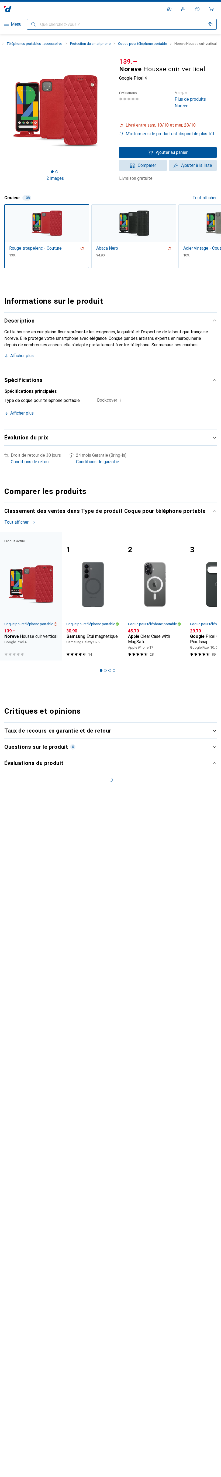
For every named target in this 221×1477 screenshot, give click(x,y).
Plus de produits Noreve (190, 99)
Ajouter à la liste (196, 165)
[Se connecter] (183, 9)
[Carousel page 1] (101, 670)
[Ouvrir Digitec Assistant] (197, 9)
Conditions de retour (30, 461)
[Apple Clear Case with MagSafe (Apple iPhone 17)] (155, 596)
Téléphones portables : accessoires (34, 44)
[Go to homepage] (8, 9)
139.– (128, 61)
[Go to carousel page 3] (109, 670)
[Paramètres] (169, 9)
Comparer (147, 165)
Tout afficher (204, 197)
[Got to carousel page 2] (56, 171)
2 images (55, 178)
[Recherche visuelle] (210, 24)
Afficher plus (22, 355)
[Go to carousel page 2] (105, 670)
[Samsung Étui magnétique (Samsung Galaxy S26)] (93, 596)
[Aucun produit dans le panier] (211, 9)
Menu (16, 24)
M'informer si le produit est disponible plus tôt (170, 133)
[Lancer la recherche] (33, 24)
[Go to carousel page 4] (114, 670)
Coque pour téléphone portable (142, 44)
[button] (168, 125)
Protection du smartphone (90, 44)
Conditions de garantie (97, 461)
